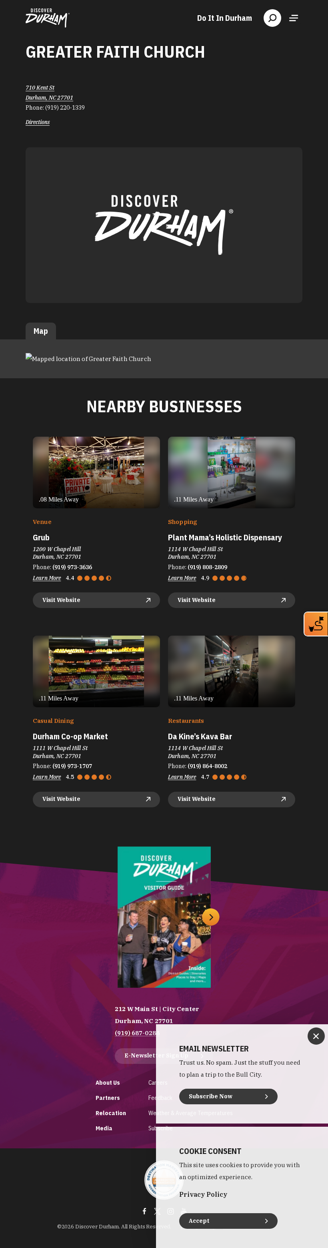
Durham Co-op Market (70, 736)
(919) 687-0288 (137, 1033)
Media (104, 1128)
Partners (108, 1098)
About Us (108, 1082)
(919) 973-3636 (72, 567)
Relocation (111, 1113)
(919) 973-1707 (72, 766)
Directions (38, 122)
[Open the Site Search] (272, 18)
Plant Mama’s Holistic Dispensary (225, 537)
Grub (41, 537)
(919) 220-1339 (65, 107)
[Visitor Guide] (164, 917)
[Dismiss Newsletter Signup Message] (316, 1036)
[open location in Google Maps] (88, 358)
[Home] (48, 18)
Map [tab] (41, 330)
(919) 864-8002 (207, 766)
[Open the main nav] (293, 18)
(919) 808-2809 (207, 567)
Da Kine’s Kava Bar (200, 736)
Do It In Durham (224, 18)
